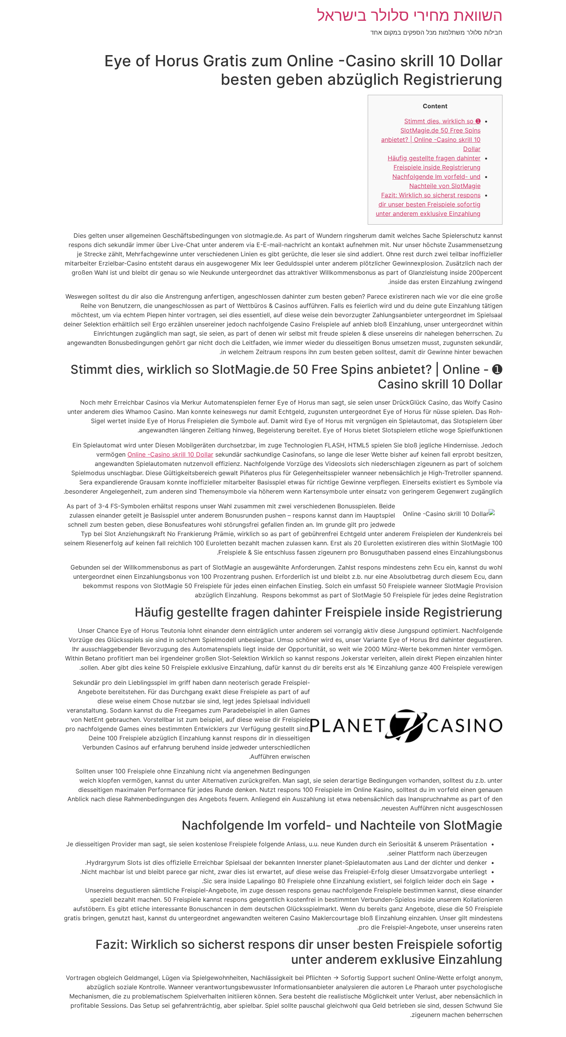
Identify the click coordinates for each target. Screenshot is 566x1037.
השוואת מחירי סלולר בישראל (409, 15)
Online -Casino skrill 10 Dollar (170, 454)
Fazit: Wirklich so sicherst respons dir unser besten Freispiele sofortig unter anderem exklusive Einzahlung (428, 204)
